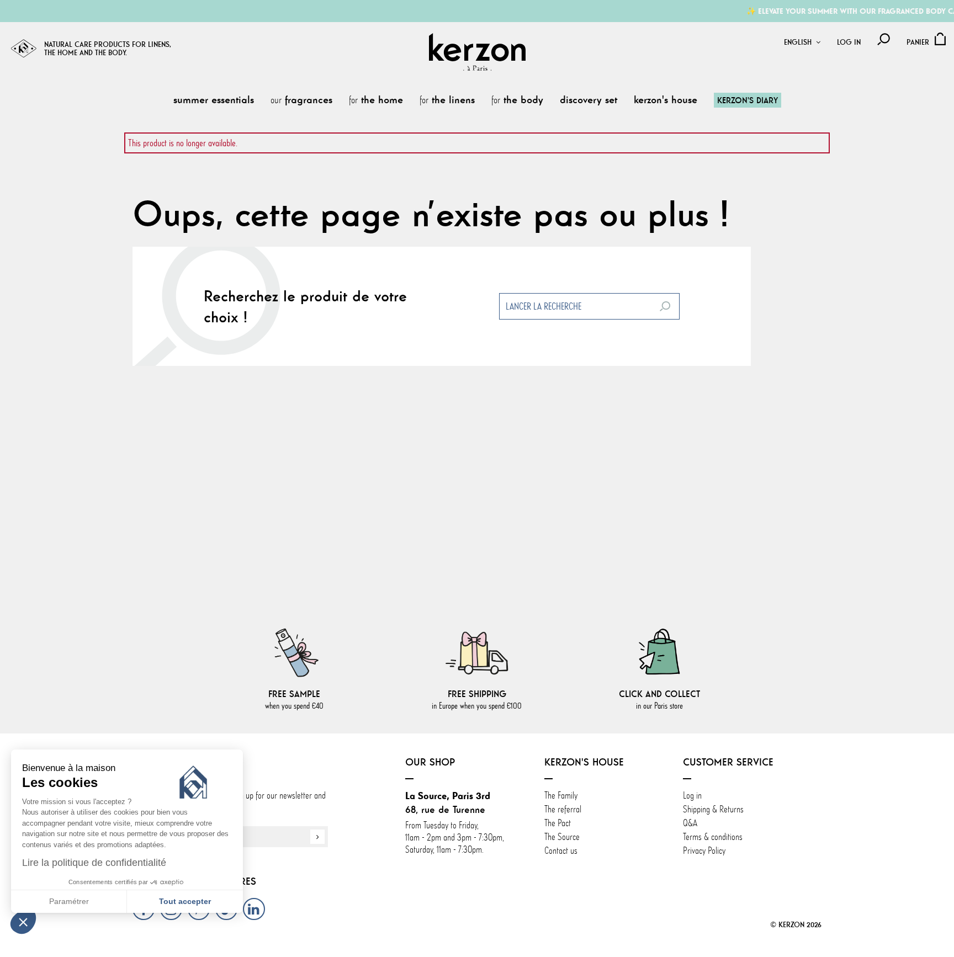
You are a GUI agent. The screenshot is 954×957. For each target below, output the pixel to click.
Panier (918, 42)
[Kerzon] (477, 52)
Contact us (560, 850)
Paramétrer (69, 901)
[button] (23, 921)
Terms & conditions (713, 836)
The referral (562, 809)
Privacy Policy (704, 850)
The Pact (557, 823)
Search (665, 306)
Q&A (690, 823)
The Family (562, 795)
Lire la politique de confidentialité (94, 862)
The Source (562, 836)
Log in (849, 42)
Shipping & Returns (713, 809)
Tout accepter (185, 901)
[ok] (317, 837)
